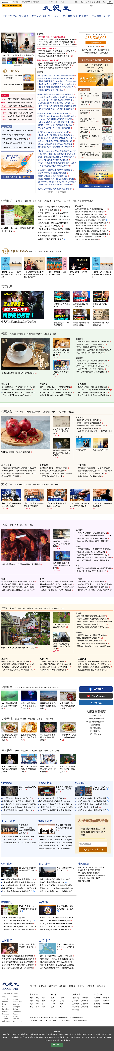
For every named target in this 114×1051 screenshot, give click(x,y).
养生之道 (49, 719)
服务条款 (62, 986)
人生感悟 (75, 1000)
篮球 (40, 750)
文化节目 (6, 484)
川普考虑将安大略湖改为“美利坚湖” (52, 173)
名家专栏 (76, 201)
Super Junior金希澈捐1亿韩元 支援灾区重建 (93, 587)
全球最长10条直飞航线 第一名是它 (52, 661)
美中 (79, 873)
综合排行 (6, 864)
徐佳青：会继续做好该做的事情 (51, 798)
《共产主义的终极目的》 (102, 50)
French (4, 1004)
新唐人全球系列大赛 (100, 450)
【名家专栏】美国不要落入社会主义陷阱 (89, 228)
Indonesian (17, 1001)
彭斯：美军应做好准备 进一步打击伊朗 (17, 968)
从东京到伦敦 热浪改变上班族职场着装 (53, 166)
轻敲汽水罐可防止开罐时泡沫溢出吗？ (15, 661)
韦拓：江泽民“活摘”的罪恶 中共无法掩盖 (90, 220)
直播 (54, 334)
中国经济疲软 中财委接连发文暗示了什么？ (19, 927)
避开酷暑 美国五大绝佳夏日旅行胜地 (53, 670)
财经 (65, 16)
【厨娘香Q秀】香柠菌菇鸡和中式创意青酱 (9, 737)
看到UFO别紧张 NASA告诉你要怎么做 (15, 667)
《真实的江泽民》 (95, 728)
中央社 (15, 1037)
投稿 (104, 2)
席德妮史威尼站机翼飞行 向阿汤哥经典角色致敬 (93, 557)
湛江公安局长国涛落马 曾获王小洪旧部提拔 (55, 144)
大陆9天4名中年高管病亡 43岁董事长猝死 (18, 930)
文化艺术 (76, 994)
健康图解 (13, 334)
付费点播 (48, 251)
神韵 (86, 16)
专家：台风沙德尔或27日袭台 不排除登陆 (56, 956)
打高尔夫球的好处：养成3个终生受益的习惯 (17, 670)
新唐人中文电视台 (50, 1034)
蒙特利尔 (101, 875)
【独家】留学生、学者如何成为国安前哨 (92, 804)
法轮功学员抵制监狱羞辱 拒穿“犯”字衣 (53, 113)
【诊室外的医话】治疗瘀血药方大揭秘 (15, 395)
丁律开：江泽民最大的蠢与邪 (49, 226)
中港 (11, 525)
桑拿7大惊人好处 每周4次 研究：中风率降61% (61, 352)
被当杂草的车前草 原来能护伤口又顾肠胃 (16, 390)
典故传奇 (84, 1006)
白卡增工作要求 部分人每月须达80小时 (17, 810)
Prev (4, 43)
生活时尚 (13, 608)
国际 (21, 16)
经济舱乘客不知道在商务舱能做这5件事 (90, 616)
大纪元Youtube (98, 696)
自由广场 (67, 201)
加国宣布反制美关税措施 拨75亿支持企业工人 (56, 138)
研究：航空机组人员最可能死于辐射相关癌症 (94, 667)
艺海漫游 (71, 412)
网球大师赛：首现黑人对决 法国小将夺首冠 (48, 769)
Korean (5, 1001)
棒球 (46, 750)
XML (57, 192)
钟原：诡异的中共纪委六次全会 (50, 236)
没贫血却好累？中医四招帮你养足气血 (90, 353)
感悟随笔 (47, 201)
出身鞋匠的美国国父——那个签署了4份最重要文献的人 (90, 155)
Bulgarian (6, 1021)
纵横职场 (30, 608)
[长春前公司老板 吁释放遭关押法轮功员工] (18, 43)
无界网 (109, 1037)
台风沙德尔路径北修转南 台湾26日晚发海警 (55, 147)
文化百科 (54, 412)
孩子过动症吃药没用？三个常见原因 (53, 390)
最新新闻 (34, 994)
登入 (110, 2)
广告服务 (90, 986)
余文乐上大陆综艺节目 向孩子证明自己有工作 (18, 590)
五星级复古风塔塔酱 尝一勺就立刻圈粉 (28, 737)
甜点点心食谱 (20, 719)
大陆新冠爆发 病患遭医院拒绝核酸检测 (17, 924)
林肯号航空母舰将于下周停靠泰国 (20, 116)
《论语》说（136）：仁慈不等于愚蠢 (91, 473)
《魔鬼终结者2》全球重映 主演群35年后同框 (20, 564)
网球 (17, 750)
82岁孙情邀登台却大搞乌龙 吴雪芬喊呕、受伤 (56, 581)
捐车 (75, 2)
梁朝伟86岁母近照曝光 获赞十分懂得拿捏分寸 (18, 584)
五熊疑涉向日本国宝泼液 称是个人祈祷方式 (92, 538)
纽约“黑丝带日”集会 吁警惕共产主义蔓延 (17, 143)
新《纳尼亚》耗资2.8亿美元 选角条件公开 (91, 571)
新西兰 (98, 878)
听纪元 (56, 16)
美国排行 (44, 902)
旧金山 (84, 867)
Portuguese (17, 1006)
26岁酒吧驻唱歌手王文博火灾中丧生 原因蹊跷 (61, 565)
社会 (37, 1006)
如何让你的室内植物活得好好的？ (88, 638)
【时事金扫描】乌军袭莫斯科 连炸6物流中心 (55, 87)
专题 (44, 16)
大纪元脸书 (98, 689)
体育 (31, 1006)
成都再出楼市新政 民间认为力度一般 (52, 176)
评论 (39, 16)
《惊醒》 (101, 68)
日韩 (26, 525)
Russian (5, 1011)
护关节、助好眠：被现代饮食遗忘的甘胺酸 (93, 395)
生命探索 (84, 997)
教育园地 (75, 1006)
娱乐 (75, 16)
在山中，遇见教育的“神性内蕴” (87, 428)
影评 (32, 525)
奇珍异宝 (37, 687)
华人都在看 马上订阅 (93, 849)
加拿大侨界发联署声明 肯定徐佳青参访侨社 (64, 789)
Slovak (4, 1016)
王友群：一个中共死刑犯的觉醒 (86, 239)
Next (32, 43)
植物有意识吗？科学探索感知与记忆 (89, 363)
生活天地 (98, 994)
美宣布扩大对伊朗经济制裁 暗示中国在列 (18, 962)
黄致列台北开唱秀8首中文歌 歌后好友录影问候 (95, 584)
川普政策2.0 (52, 49)
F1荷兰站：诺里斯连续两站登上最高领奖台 (67, 769)
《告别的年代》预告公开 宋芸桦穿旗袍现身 (55, 590)
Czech (15, 1014)
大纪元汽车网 (100, 1037)
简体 (37, 2)
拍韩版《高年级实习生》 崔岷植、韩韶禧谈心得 (95, 590)
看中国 (74, 1037)
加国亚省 (81, 875)
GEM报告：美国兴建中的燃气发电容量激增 (55, 170)
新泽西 (80, 870)
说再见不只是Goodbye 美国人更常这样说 (91, 635)
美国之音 (39, 1034)
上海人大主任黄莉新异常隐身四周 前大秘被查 (56, 97)
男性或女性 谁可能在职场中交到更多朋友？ (93, 661)
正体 (34, 2)
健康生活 (47, 334)
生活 (94, 16)
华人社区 (55, 994)
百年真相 (18, 484)
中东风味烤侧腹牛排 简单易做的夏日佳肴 (48, 737)
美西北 (86, 870)
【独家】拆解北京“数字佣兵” (87, 807)
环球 (21, 525)
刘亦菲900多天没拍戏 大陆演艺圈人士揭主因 (18, 581)
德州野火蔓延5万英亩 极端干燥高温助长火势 (55, 94)
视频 (50, 16)
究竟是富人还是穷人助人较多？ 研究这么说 (92, 627)
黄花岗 (61, 1037)
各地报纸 (33, 986)
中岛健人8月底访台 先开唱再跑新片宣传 (90, 552)
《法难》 (90, 68)
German (16, 1004)
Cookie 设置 (57, 1044)
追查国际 (46, 1037)
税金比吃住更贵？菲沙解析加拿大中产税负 (56, 807)
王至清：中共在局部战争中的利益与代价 (89, 225)
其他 (57, 750)
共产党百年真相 (87, 201)
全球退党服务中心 (26, 1037)
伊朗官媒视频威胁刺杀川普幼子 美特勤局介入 (56, 157)
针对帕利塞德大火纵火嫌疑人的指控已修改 (56, 843)
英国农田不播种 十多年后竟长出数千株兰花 (19, 888)
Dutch (15, 1009)
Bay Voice (54, 1037)
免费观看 (57, 251)
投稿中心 (81, 986)
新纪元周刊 (106, 1034)
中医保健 (30, 334)
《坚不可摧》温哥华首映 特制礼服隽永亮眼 (55, 42)
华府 (96, 867)
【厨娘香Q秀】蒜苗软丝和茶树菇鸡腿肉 (68, 737)
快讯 (6, 96)
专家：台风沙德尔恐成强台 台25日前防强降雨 (65, 947)
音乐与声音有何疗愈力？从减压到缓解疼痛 (91, 372)
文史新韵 (45, 484)
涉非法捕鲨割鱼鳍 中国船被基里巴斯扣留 (54, 65)
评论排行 (79, 206)
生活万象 (21, 608)
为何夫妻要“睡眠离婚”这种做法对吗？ (90, 641)
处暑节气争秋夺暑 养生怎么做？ (88, 420)
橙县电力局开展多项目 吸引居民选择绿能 (55, 849)
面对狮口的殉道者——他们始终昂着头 (53, 468)
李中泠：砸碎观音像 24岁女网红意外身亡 (90, 214)
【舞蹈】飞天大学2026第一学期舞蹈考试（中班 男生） (11, 274)
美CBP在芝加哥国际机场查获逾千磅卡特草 (55, 119)
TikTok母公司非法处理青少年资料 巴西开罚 (55, 100)
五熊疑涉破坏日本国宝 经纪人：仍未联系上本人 (57, 587)
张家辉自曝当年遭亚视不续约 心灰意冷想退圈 (18, 587)
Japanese (16, 999)
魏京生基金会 (65, 1040)
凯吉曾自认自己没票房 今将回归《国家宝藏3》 (93, 541)
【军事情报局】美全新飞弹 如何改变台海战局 (56, 109)
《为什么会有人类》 (96, 71)
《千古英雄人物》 (95, 734)
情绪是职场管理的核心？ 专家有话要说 (92, 670)
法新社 (5, 1037)
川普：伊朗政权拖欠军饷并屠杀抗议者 (53, 160)
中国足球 (33, 750)
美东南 (97, 870)
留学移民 (55, 608)
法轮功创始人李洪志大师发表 (95, 60)
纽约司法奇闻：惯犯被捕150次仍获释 (16, 798)
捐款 (81, 2)
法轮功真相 (104, 53)
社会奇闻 (55, 687)
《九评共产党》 (86, 50)
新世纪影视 (38, 1037)
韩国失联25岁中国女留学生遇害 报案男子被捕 (56, 116)
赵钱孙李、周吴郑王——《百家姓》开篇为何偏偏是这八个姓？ (90, 130)
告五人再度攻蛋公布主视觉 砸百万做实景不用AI (93, 549)
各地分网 (106, 16)
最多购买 (32, 251)
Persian (16, 1019)
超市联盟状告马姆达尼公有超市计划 (15, 139)
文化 (81, 16)
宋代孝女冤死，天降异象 (11, 476)
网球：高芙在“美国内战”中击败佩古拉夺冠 (29, 769)
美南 (92, 870)
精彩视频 (6, 286)
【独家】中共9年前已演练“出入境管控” (17, 921)
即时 (34, 16)
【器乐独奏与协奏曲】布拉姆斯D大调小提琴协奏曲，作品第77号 (34, 274)
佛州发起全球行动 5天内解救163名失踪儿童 (55, 125)
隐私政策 (72, 986)
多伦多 (88, 875)
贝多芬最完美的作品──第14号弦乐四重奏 (61, 431)
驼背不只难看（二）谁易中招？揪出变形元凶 (56, 392)
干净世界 (31, 1034)
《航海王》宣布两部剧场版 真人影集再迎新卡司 (93, 568)
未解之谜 (36, 484)
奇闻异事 (18, 687)
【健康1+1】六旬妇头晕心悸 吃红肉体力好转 (94, 390)
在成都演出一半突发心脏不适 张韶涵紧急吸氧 (61, 543)
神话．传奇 (19, 412)
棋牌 (51, 750)
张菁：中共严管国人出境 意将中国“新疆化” (57, 885)
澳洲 (93, 878)
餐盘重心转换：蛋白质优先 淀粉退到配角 (93, 392)
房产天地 (47, 608)
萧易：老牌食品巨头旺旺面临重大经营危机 (90, 217)
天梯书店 (89, 1034)
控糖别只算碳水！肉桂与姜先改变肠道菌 (92, 387)
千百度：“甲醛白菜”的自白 (48, 210)
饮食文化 (40, 719)
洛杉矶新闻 (45, 821)
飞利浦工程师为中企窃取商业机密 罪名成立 (57, 918)
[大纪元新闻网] (57, 8)
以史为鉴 (38, 201)
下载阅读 (63, 192)
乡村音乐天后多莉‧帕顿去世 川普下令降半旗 (55, 122)
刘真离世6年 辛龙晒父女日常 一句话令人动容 (56, 584)
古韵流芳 (27, 484)
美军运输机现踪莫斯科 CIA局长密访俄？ (54, 56)
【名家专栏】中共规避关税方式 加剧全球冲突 (56, 84)
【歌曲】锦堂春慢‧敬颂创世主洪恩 (88, 423)
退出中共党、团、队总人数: (96, 34)
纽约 (79, 867)
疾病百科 (39, 334)
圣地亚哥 (96, 873)
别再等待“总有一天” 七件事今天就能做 (90, 369)
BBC (10, 1037)
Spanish (5, 999)
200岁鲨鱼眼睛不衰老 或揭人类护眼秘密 (9, 706)
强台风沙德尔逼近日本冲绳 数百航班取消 (54, 185)
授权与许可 (52, 986)
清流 (92, 1037)
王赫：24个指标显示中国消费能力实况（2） (55, 141)
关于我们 (16, 2)
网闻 (43, 1006)
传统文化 (86, 90)
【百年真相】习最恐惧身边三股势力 (102, 504)
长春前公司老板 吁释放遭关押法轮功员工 (18, 55)
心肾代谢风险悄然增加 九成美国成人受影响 (55, 395)
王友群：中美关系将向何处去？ (50, 239)
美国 (10, 16)
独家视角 (80, 783)
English (16, 997)
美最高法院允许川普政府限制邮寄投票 (55, 921)
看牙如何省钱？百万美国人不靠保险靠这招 (91, 366)
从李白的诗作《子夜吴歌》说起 (89, 476)
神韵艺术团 (7, 1034)
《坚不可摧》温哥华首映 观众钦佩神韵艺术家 (56, 39)
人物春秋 (45, 412)
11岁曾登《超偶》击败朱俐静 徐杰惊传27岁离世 (93, 536)
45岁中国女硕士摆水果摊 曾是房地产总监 (18, 879)
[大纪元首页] (10, 989)
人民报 (68, 1037)
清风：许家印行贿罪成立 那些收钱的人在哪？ (91, 223)
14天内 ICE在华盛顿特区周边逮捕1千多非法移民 (57, 163)
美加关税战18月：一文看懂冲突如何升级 (56, 927)
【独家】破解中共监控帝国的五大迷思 (91, 810)
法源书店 (97, 1034)
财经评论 (57, 201)
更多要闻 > (51, 192)
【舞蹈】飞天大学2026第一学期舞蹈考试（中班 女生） (102, 274)
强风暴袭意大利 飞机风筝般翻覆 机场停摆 (48, 706)
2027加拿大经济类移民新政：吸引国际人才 (56, 804)
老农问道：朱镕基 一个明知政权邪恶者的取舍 (91, 234)
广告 (87, 2)
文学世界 (84, 1000)
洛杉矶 (91, 867)
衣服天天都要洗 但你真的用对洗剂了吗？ (91, 624)
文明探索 (28, 412)
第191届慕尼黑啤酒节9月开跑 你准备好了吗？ (56, 664)
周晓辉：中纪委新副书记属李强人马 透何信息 (91, 231)
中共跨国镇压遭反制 (58, 37)
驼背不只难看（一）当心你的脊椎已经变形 (91, 361)
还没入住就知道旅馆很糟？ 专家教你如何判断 (61, 646)
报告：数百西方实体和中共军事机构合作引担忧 (57, 63)
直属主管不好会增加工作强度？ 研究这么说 (93, 664)
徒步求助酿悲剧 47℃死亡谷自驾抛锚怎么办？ (67, 706)
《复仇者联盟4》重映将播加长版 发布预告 (91, 555)
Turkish (5, 1019)
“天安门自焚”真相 (90, 53)
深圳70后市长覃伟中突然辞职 (13, 918)
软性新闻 (6, 687)
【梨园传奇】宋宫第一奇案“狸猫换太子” (90, 426)
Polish (15, 1016)
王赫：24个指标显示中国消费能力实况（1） (91, 209)
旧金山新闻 (8, 821)
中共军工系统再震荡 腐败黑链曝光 (18, 321)
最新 (40, 251)
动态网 (47, 1040)
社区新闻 (83, 864)
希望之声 (24, 1034)
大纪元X (97, 703)
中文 (4, 997)
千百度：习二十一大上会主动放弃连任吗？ (56, 888)
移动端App (26, 2)
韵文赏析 (62, 412)
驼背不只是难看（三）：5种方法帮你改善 (55, 387)
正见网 (86, 1037)
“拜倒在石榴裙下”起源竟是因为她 (15, 452)
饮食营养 (21, 334)
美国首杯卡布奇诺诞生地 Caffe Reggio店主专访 (93, 646)
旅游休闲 (38, 608)
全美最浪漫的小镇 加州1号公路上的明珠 (18, 647)
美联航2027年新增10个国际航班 (50, 90)
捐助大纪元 (101, 986)
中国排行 (6, 902)
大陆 (5, 16)
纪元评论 (6, 200)
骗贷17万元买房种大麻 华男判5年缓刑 (16, 135)
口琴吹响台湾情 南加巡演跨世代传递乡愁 (64, 827)
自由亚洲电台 (63, 1034)
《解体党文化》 (95, 725)
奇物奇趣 (28, 687)
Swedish (5, 1009)
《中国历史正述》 (95, 731)
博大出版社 (55, 1040)
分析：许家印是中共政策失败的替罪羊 (17, 891)
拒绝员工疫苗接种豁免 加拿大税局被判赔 (55, 810)
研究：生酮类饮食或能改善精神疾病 (89, 347)
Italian (4, 1006)
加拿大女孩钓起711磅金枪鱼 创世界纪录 (18, 956)
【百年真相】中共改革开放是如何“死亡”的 (34, 504)
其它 (61, 1006)
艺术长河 (75, 1009)
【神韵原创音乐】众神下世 (12, 84)
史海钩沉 (36, 412)
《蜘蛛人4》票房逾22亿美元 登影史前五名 (91, 533)
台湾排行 (44, 940)
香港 (15, 16)
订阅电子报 (96, 2)
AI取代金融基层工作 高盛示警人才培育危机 (55, 103)
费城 (84, 873)
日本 (88, 878)
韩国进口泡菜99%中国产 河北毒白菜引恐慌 (28, 908)
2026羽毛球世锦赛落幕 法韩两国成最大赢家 (9, 769)
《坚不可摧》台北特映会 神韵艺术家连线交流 (56, 44)
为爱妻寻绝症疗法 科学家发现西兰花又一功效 (92, 341)
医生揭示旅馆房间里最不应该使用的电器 (54, 667)
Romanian (6, 1014)
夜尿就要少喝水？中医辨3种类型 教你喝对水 (18, 392)
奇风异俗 (46, 687)
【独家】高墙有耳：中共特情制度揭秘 (91, 801)
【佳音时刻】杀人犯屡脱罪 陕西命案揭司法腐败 (57, 106)
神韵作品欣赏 (81, 450)
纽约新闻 (8, 127)
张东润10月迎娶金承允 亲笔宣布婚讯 (91, 581)
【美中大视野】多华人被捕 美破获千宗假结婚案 (57, 81)
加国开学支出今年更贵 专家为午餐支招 (53, 132)
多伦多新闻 (45, 783)
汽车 (62, 608)
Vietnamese (17, 1021)
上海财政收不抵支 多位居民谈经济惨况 (54, 68)
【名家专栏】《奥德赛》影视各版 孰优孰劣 (55, 135)
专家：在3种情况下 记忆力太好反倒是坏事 (91, 643)
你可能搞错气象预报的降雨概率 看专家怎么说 (18, 664)
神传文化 (75, 997)
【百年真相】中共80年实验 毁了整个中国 (57, 504)
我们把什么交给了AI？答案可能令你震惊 (91, 344)
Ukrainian (17, 1011)
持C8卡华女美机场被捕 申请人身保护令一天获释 (57, 182)
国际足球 (24, 750)
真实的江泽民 (54, 60)
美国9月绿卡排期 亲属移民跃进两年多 (54, 930)
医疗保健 (97, 1000)
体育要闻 (6, 750)
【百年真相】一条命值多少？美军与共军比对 (79, 504)
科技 (70, 16)
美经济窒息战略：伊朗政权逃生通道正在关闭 (56, 51)
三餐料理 (31, 719)
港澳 (43, 1000)
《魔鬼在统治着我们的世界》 (95, 722)
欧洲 (79, 881)
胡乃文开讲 (55, 484)
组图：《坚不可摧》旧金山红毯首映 (16, 840)
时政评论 (28, 201)
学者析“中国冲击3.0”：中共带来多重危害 (54, 128)
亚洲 (88, 881)
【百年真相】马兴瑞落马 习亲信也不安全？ (11, 504)
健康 (99, 16)
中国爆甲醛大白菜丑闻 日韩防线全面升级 (18, 959)
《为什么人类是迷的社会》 (95, 65)
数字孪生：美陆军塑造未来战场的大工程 (89, 237)
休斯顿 (89, 873)
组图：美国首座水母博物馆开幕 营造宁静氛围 (28, 706)
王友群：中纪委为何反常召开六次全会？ (54, 219)
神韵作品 (16, 1034)
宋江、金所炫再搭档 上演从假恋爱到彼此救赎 (92, 560)
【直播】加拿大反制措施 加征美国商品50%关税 (57, 151)
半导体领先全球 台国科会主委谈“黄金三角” (19, 807)
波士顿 (101, 867)
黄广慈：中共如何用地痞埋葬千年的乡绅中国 (56, 75)
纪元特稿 (19, 201)
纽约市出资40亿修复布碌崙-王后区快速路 (17, 147)
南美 (84, 881)
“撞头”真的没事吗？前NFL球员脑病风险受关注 (56, 154)
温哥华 (94, 875)
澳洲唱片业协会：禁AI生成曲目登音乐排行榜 (56, 179)
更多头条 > (18, 65)
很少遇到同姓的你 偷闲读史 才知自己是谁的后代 (61, 453)
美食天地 (6, 719)
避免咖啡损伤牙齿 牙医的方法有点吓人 (18, 373)
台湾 (26, 16)
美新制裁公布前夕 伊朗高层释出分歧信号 (18, 965)
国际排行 (6, 940)
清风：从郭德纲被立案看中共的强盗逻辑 (89, 212)
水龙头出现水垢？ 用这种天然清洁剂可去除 (92, 619)
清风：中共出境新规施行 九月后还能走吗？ (57, 891)
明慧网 (80, 1037)
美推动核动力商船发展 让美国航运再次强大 (55, 78)
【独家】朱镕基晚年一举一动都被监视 (91, 798)
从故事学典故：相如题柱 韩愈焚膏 (52, 471)
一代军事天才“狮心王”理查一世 (51, 476)
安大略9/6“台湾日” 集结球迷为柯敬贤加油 (55, 837)
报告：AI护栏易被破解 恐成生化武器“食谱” (55, 189)
